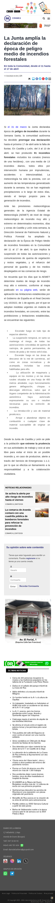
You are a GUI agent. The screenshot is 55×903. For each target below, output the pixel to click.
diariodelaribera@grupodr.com (21, 849)
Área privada (48, 893)
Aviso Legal (6, 893)
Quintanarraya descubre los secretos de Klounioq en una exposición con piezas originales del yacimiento (29, 792)
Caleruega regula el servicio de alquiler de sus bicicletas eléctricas (30, 720)
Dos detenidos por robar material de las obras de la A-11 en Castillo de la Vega (29, 747)
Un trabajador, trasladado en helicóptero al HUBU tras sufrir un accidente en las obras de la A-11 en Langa (30, 705)
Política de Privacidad (19, 893)
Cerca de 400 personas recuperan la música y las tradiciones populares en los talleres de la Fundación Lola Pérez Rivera (30, 679)
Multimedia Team (37, 902)
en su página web (27, 290)
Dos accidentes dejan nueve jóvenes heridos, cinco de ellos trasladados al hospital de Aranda (28, 776)
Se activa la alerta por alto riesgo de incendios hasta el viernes (19, 496)
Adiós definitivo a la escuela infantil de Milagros (28, 692)
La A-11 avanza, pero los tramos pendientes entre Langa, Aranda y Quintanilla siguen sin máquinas (26, 713)
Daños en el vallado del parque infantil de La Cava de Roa (29, 686)
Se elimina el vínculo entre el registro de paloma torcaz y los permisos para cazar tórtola (29, 727)
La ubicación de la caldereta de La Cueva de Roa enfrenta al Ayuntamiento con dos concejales (30, 754)
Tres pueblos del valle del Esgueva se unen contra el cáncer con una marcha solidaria (28, 734)
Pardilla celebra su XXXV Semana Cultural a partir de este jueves (30, 804)
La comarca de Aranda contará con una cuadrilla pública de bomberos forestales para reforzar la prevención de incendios (18, 519)
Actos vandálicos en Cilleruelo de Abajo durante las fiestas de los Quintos (29, 741)
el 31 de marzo (17, 127)
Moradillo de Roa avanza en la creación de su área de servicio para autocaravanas (30, 798)
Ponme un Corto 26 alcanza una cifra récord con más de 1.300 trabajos (28, 769)
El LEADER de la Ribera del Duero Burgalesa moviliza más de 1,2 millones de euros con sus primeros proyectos (30, 784)
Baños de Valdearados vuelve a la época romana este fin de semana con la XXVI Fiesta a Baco (29, 811)
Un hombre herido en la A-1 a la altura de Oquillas (30, 698)
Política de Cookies (35, 893)
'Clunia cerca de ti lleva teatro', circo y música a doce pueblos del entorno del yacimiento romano (28, 762)
